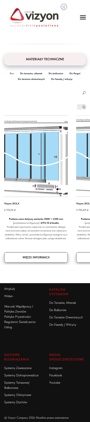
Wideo (8, 296)
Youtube (54, 382)
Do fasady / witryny (62, 325)
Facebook (55, 375)
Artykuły (9, 289)
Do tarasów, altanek (62, 303)
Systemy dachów (15, 402)
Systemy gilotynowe (17, 395)
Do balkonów (57, 310)
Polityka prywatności (17, 317)
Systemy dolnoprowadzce (21, 375)
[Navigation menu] (83, 17)
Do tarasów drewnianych (66, 317)
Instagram (56, 368)
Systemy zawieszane (18, 368)
